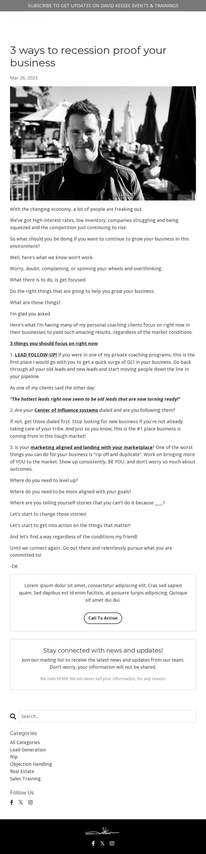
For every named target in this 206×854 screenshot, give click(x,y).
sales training (25, 779)
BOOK (112, 20)
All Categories (25, 742)
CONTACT (161, 20)
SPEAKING (134, 20)
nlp (14, 757)
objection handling (31, 764)
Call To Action (103, 618)
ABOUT (93, 20)
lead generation (28, 750)
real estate (22, 771)
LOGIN (184, 20)
